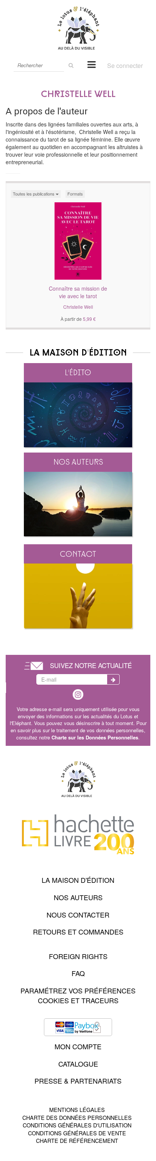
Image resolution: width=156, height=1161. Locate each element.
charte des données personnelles (77, 1117)
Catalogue (78, 1064)
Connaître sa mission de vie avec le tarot (78, 292)
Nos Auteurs (78, 897)
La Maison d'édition (78, 880)
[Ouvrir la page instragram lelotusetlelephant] (78, 693)
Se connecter (125, 65)
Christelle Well (78, 306)
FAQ (78, 973)
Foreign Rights (78, 956)
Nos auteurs (78, 462)
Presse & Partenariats (78, 1081)
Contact (78, 554)
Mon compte (78, 1046)
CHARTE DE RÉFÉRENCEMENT (77, 1140)
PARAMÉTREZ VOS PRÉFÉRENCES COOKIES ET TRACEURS (78, 995)
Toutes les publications (34, 194)
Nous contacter (78, 914)
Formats (75, 194)
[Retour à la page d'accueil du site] (78, 28)
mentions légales (77, 1109)
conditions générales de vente (77, 1133)
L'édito (78, 372)
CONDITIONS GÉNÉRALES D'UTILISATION (77, 1125)
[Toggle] (91, 63)
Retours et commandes (78, 931)
